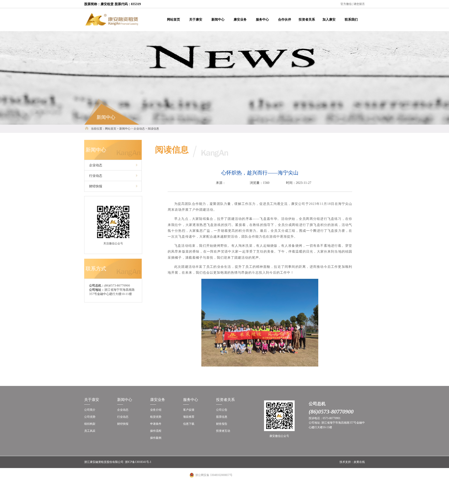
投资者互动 (223, 430)
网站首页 (173, 19)
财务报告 (221, 423)
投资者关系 (307, 19)
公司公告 (221, 409)
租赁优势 (155, 416)
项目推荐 (188, 416)
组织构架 (89, 423)
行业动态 (122, 416)
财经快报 (122, 423)
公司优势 (89, 416)
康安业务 (240, 19)
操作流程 (155, 430)
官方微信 (346, 4)
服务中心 (262, 19)
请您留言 (359, 4)
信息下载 (188, 423)
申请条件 (155, 423)
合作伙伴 (284, 19)
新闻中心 (217, 19)
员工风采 (89, 430)
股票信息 (221, 416)
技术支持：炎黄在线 (352, 462)
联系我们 (351, 19)
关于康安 (195, 19)
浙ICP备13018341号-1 (138, 462)
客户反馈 (188, 409)
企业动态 (122, 409)
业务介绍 (155, 409)
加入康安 (329, 19)
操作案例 (155, 437)
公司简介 (89, 409)
